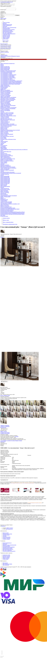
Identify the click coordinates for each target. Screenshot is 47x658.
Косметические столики (5, 189)
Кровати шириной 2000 (5, 182)
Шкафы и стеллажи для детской (6, 131)
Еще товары (2, 215)
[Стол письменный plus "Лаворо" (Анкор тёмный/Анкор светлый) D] (43, 411)
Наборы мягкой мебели (5, 156)
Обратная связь (3, 567)
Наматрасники (3, 193)
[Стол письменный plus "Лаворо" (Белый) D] (36, 411)
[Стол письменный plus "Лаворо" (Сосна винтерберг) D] (23, 405)
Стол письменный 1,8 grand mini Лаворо (8, 74)
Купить (1, 237)
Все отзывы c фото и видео (5, 47)
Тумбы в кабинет (3, 162)
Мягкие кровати (3, 185)
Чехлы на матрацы (4, 194)
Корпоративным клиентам (8, 31)
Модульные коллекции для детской (7, 123)
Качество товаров (6, 36)
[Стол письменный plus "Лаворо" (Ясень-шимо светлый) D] (10, 405)
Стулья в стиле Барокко (5, 109)
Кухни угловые (3, 138)
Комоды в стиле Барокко (5, 110)
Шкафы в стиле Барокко (5, 106)
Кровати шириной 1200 (5, 67)
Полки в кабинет (3, 161)
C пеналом (9, 440)
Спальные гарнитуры (4, 174)
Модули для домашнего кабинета (6, 160)
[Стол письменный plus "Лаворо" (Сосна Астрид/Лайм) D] (30, 405)
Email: (1, 14)
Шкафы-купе (3, 89)
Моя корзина (5, 562)
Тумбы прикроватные (4, 84)
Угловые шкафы (3, 88)
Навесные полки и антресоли (6, 118)
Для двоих (13, 440)
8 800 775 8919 (3, 18)
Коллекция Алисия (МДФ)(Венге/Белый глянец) (9, 208)
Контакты (5, 23)
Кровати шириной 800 (4, 69)
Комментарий (3, 9)
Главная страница (6, 218)
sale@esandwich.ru (9, 528)
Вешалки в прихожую (4, 164)
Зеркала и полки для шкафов (6, 202)
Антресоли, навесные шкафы (6, 201)
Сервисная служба (6, 34)
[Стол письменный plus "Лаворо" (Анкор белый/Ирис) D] (30, 417)
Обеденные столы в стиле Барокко (7, 100)
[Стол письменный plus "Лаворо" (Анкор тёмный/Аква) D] (3, 417)
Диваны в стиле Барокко (5, 103)
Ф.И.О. (1, 5)
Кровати (2, 65)
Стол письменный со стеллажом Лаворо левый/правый (11, 80)
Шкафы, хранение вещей (5, 196)
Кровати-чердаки (3, 184)
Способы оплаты (6, 534)
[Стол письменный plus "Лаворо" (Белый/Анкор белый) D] (30, 411)
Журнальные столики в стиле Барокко (7, 99)
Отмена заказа (5, 38)
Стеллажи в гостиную (4, 117)
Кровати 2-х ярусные (4, 126)
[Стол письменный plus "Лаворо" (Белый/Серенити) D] (3, 411)
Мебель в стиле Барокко (5, 90)
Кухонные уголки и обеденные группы (8, 70)
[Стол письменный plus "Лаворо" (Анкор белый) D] (3, 423)
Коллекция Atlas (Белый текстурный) (7, 207)
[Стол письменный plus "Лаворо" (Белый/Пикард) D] (17, 411)
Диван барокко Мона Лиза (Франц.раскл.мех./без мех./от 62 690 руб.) (14, 149)
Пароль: (2, 15)
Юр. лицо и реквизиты (7, 32)
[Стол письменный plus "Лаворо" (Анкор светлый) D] (23, 417)
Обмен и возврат (6, 37)
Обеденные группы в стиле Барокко (7, 98)
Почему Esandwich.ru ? (7, 25)
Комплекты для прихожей (5, 165)
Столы (1, 140)
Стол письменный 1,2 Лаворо (6, 73)
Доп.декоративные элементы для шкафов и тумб (9, 203)
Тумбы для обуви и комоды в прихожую (8, 167)
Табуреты (2, 143)
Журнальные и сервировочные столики (8, 115)
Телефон (2, 4)
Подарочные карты (4, 216)
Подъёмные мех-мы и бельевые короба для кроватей (10, 173)
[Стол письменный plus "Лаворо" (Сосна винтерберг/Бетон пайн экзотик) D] (17, 405)
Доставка (4, 535)
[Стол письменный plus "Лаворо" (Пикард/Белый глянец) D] (36, 405)
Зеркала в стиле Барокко (5, 96)
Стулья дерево (3, 142)
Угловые (20, 440)
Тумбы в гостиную (4, 120)
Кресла (1, 150)
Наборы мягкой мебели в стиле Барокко (8, 97)
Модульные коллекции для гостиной (7, 119)
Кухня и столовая (3, 135)
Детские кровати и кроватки (6, 125)
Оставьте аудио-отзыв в (5, 432)
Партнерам (5, 26)
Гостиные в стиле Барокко (5, 95)
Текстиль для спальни (4, 192)
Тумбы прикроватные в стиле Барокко (7, 105)
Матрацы (2, 187)
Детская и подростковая (5, 121)
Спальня (2, 171)
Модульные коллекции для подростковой (8, 124)
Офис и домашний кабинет (5, 157)
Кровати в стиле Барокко (5, 92)
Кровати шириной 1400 (5, 179)
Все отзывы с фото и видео (5, 45)
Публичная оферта (6, 28)
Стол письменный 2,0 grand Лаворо (7, 76)
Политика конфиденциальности (9, 33)
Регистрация (5, 43)
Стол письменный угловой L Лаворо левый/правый (10, 81)
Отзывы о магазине (6, 537)
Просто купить (6, 532)
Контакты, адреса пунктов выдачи (9, 27)
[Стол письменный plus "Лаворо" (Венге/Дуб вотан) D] (2, 386)
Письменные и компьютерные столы (7, 71)
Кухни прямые (3, 137)
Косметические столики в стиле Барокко (8, 107)
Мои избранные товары (7, 563)
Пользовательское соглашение (9, 29)
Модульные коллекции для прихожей (7, 166)
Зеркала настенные (4, 190)
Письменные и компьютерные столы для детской (10, 130)
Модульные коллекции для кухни (7, 136)
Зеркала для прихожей (4, 168)
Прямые (16, 440)
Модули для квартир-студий (5, 206)
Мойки (1, 144)
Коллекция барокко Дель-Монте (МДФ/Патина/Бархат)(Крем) (12, 212)
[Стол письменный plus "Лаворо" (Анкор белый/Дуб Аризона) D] (36, 417)
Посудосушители (3, 145)
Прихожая (2, 163)
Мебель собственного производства (7, 63)
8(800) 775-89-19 (3, 431)
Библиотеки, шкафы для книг (6, 114)
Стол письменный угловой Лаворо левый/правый (10, 83)
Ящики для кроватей (4, 133)
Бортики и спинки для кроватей (6, 134)
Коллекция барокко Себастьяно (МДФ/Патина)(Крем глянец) (12, 214)
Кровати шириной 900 (4, 177)
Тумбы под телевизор (4, 116)
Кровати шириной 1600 (5, 68)
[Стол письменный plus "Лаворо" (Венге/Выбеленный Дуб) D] (43, 405)
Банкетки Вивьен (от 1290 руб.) (6, 155)
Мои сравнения (6, 564)
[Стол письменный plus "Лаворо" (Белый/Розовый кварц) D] (10, 411)
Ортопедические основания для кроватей (8, 195)
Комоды (2, 64)
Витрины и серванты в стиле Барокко (7, 108)
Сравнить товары (3, 55)
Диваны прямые (3, 148)
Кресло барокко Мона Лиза (5, 151)
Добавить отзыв (7, 395)
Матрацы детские (3, 129)
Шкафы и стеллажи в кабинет (6, 159)
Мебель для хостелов (4, 204)
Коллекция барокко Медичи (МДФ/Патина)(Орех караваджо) (12, 213)
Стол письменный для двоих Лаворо (7, 79)
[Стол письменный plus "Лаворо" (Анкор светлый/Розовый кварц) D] (17, 417)
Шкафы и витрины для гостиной (6, 113)
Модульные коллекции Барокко (6, 91)
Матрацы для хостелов (4, 205)
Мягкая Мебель (3, 147)
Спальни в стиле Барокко (5, 93)
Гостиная (2, 111)
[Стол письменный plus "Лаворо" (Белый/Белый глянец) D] (23, 411)
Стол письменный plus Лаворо (6, 78)
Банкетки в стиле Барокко (5, 101)
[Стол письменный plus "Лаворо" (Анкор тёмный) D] (10, 417)
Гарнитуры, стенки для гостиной (6, 112)
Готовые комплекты (4, 122)
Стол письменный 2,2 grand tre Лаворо (8, 77)
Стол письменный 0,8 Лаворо (6, 72)
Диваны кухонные (4, 141)
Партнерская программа (7, 30)
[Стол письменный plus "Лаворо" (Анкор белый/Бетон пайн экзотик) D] (43, 417)
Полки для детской (4, 132)
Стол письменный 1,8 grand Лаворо (7, 75)
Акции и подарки (6, 22)
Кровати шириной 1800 (5, 181)
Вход (1, 43)
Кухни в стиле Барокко (4, 94)
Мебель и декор (6, 220)
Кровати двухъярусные (4, 66)
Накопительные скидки (7, 24)
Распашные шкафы (4, 199)
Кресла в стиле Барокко (5, 102)
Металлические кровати (5, 186)
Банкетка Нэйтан (3, 153)
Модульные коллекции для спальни (7, 172)
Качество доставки (6, 35)
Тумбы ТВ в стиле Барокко (5, 104)
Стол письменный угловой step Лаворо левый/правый (11, 82)
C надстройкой (3, 440)
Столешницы (3, 146)
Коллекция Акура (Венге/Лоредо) (7, 209)
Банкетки (2, 152)
